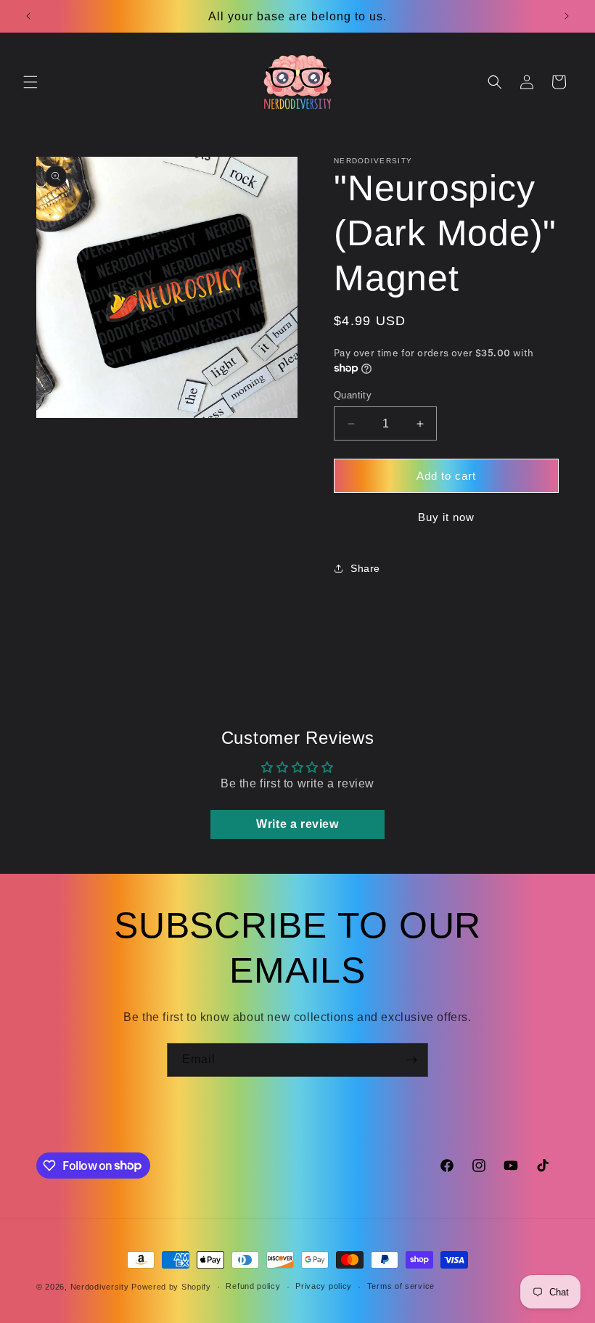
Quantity (353, 395)
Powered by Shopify (171, 1286)
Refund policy (253, 1286)
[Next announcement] (567, 16)
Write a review (297, 824)
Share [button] (365, 568)
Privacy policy (323, 1286)
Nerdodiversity (99, 1286)
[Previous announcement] (28, 16)
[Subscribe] (411, 1060)
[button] (30, 82)
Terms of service (401, 1286)
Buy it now (446, 517)
